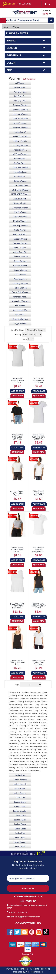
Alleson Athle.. (20, 87)
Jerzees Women (20, 243)
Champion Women (20, 301)
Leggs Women (20, 323)
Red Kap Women (20, 226)
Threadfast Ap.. (20, 172)
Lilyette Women (20, 217)
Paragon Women (20, 239)
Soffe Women (20, 230)
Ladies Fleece (20, 824)
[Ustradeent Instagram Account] (39, 932)
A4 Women (20, 83)
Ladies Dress (20, 815)
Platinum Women (20, 257)
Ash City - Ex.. (20, 96)
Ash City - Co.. (20, 92)
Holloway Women (20, 145)
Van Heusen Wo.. (20, 310)
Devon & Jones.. (20, 123)
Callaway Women (20, 284)
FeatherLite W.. (20, 132)
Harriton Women (20, 136)
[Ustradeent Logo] (26, 12)
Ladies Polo (20, 833)
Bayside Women (20, 266)
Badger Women (20, 261)
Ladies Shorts (20, 802)
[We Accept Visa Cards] (28, 949)
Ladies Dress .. (20, 838)
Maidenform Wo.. (20, 252)
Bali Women (20, 306)
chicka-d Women (20, 114)
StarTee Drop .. (20, 163)
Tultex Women (20, 181)
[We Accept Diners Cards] (28, 944)
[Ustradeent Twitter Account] (17, 932)
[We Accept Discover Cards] (20, 944)
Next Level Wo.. (20, 234)
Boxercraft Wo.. (20, 203)
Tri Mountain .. (20, 177)
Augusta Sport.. (20, 199)
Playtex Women (20, 221)
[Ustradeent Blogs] (24, 932)
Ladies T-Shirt (20, 807)
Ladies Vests (20, 829)
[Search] (51, 20)
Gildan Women (20, 270)
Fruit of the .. (20, 315)
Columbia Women (20, 319)
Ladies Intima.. (20, 842)
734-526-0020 (24, 4)
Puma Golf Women (20, 292)
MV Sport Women (20, 154)
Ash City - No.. (20, 101)
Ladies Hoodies (20, 780)
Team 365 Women (20, 168)
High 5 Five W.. (20, 141)
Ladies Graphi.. (20, 847)
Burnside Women (20, 110)
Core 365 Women (20, 119)
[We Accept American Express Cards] (12, 944)
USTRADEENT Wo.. (20, 194)
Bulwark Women (20, 105)
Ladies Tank (20, 798)
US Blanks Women (20, 190)
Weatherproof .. (20, 279)
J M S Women (20, 212)
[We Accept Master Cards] (43, 944)
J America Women (20, 208)
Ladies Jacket (20, 820)
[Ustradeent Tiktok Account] (46, 932)
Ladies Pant (20, 775)
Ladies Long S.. (20, 784)
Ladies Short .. (20, 789)
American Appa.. (20, 297)
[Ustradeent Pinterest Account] (31, 932)
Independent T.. (20, 150)
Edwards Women (20, 128)
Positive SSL (28, 954)
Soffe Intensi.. (20, 159)
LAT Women (20, 275)
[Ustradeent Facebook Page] (10, 932)
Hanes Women (20, 288)
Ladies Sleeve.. (20, 793)
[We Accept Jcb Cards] (35, 944)
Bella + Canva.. (20, 248)
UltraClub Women (20, 186)
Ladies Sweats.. (20, 811)
